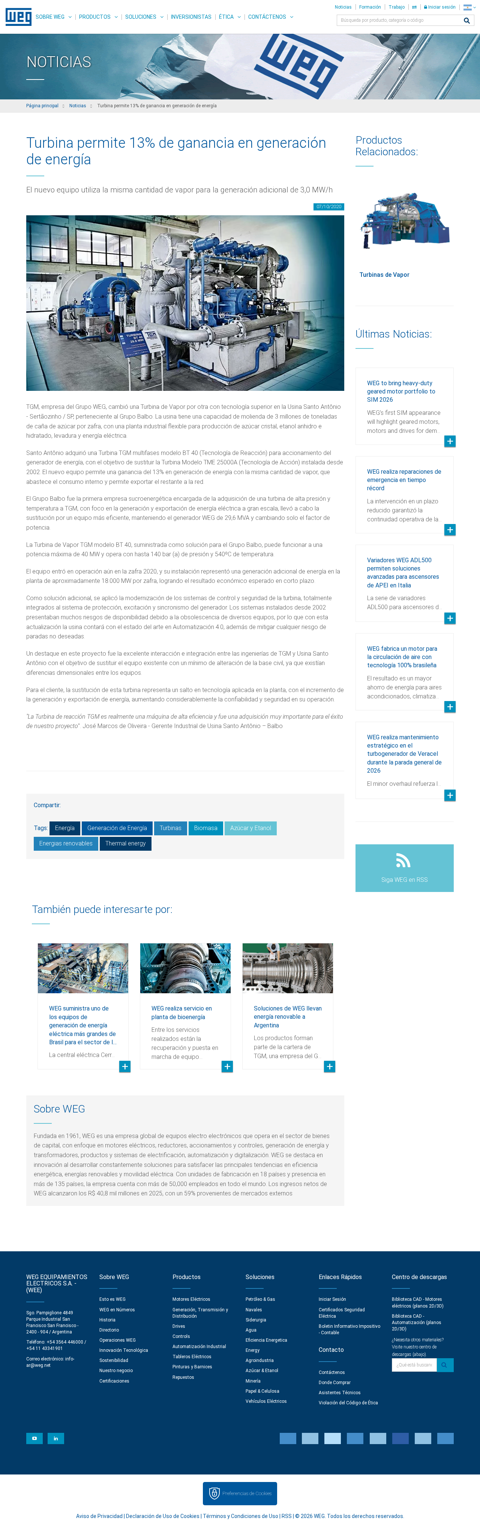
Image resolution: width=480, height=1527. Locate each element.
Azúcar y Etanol (250, 828)
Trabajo (396, 7)
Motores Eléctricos (191, 1299)
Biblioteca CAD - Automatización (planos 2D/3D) (416, 1323)
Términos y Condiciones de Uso (240, 1516)
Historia (107, 1320)
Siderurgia (256, 1320)
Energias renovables (66, 843)
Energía (65, 828)
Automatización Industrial (199, 1346)
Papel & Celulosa (262, 1391)
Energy (253, 1350)
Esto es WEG (112, 1299)
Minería (253, 1381)
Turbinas (171, 828)
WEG (16, 17)
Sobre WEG (50, 17)
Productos (95, 17)
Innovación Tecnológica (123, 1350)
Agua (251, 1330)
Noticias (343, 7)
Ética (226, 17)
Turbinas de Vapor (384, 274)
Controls (181, 1336)
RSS (287, 1516)
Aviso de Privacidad (99, 1516)
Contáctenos (267, 17)
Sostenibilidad (113, 1360)
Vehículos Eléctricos (266, 1401)
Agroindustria (260, 1360)
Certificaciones (114, 1381)
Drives (178, 1326)
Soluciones (140, 17)
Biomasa (206, 828)
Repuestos (183, 1377)
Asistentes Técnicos (340, 1392)
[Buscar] (466, 21)
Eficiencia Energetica (266, 1340)
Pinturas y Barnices (192, 1366)
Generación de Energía (117, 828)
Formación (370, 7)
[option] (83, 1000)
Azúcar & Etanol (262, 1370)
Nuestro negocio (116, 1370)
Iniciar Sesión (332, 1299)
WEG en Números (117, 1309)
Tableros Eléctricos (192, 1356)
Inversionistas (191, 17)
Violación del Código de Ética (348, 1402)
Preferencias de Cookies (247, 1493)
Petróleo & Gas (260, 1299)
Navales (254, 1309)
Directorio (109, 1330)
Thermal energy (125, 843)
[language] (469, 7)
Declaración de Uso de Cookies (163, 1516)
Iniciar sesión (441, 7)
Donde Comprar (335, 1382)
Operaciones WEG (117, 1340)
